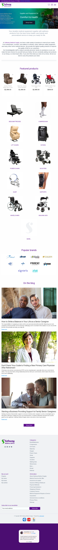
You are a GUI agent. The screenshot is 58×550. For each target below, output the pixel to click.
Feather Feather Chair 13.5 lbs (50, 86)
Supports (43, 192)
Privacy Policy (33, 500)
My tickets (4, 480)
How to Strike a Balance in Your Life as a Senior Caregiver (25, 321)
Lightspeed (41, 516)
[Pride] (35, 264)
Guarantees (33, 495)
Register (4, 476)
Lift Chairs (15, 145)
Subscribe (35, 508)
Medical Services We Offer (37, 478)
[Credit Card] (33, 520)
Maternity (32, 448)
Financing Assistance (35, 487)
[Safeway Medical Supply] (7, 5)
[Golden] (47, 257)
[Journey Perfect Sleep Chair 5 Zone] (7, 78)
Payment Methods (34, 484)
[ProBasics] (47, 264)
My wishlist (4, 482)
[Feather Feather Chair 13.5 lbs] (50, 78)
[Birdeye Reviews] (24, 521)
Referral (32, 470)
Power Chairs (15, 168)
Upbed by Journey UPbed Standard (21, 86)
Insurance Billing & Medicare (37, 482)
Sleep (15, 192)
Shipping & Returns (35, 489)
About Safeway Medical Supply (38, 476)
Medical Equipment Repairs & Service (40, 493)
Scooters (43, 168)
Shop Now (29, 22)
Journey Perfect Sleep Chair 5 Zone (7, 86)
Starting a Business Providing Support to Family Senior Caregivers (29, 411)
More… (29, 239)
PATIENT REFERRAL (25, 1)
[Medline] (23, 264)
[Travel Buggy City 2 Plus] (36, 78)
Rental (31, 468)
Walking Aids (43, 215)
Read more (4, 329)
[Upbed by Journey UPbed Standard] (21, 78)
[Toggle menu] (54, 4)
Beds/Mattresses (15, 121)
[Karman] (10, 264)
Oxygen (43, 145)
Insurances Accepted (35, 480)
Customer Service (34, 491)
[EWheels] (35, 257)
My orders (4, 478)
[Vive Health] (35, 271)
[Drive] (23, 257)
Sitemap (32, 502)
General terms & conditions (37, 498)
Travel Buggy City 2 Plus (36, 86)
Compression (43, 121)
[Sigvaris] (23, 271)
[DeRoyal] (10, 257)
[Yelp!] (29, 521)
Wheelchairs (14, 215)
